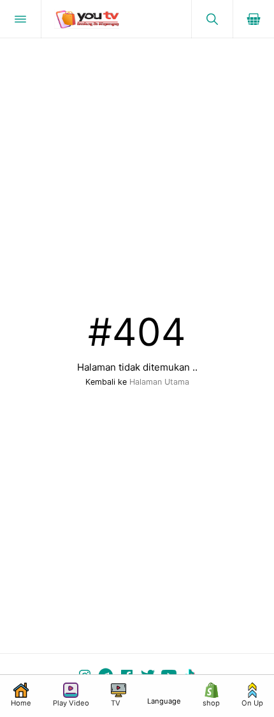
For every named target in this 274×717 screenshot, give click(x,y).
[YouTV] (116, 19)
